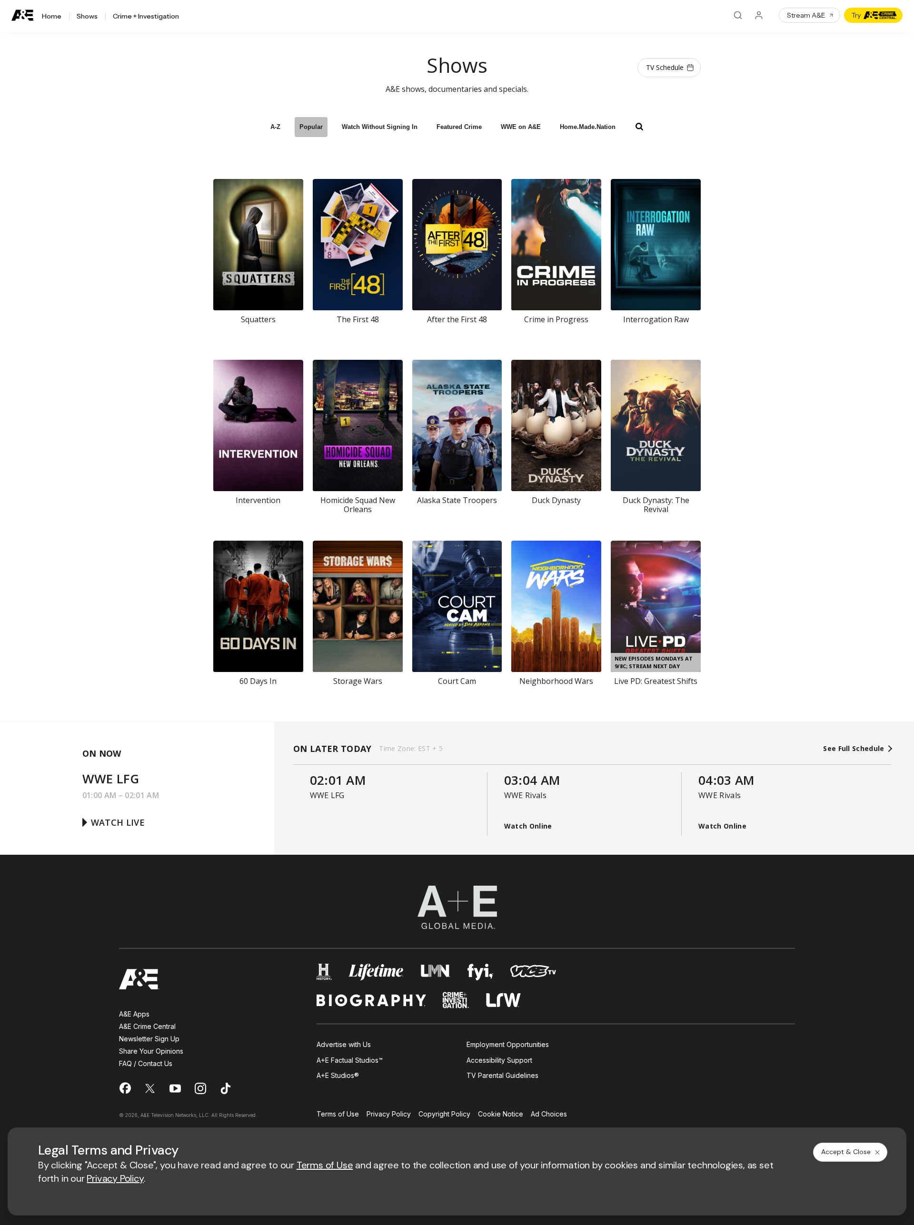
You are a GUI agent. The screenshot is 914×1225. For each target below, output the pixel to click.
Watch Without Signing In (379, 126)
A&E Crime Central (147, 1026)
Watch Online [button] (528, 825)
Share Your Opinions (151, 1051)
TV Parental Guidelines (502, 1075)
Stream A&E (806, 15)
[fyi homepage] (480, 972)
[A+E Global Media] (457, 907)
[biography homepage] (371, 1000)
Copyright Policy (444, 1114)
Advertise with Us (344, 1044)
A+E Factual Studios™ (350, 1060)
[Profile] (759, 15)
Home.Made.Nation (588, 126)
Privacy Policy (389, 1114)
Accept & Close (846, 1151)
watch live (118, 822)
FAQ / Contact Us (145, 1063)
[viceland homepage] (533, 972)
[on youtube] (175, 1088)
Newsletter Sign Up (149, 1039)
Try (856, 15)
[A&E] (22, 15)
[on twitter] (150, 1088)
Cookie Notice (500, 1114)
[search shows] (639, 126)
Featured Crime (459, 126)
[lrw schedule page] (503, 1000)
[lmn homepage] (435, 972)
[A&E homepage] (139, 979)
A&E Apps (134, 1014)
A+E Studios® (338, 1075)
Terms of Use (338, 1114)
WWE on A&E (521, 126)
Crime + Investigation (146, 16)
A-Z (275, 126)
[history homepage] (324, 972)
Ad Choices (549, 1114)
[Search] (738, 15)
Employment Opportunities (508, 1044)
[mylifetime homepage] (376, 972)
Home (51, 16)
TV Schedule (665, 67)
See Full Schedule (854, 748)
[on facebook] (124, 1088)
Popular (311, 126)
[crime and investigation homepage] (456, 1000)
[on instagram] (200, 1088)
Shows (87, 16)
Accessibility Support (499, 1060)
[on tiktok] (225, 1088)
